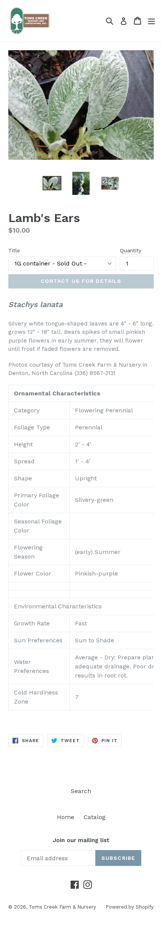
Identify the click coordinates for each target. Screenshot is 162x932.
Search (81, 791)
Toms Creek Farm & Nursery (62, 907)
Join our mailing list (81, 840)
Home (65, 817)
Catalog (94, 817)
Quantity (130, 250)
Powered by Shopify (129, 907)
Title (14, 250)
